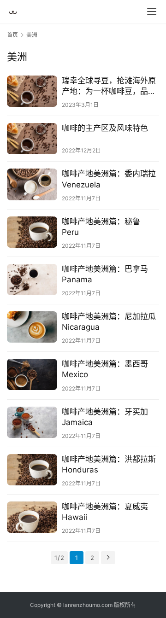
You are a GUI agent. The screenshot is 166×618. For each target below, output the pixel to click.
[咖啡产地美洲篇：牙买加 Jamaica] (32, 422)
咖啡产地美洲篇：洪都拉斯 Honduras (109, 464)
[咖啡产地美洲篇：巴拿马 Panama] (32, 279)
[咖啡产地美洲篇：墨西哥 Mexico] (32, 374)
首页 (12, 34)
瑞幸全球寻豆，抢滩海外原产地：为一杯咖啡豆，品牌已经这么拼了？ (109, 86)
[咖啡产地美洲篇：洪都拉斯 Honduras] (32, 469)
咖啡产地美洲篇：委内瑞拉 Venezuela (109, 179)
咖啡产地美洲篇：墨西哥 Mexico (105, 369)
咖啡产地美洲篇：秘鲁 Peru (101, 227)
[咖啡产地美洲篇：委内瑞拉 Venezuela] (32, 184)
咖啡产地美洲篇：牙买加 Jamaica (105, 417)
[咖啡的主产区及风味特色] (32, 138)
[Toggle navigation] (151, 11)
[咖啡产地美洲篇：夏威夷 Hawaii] (32, 517)
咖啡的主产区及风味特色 (105, 128)
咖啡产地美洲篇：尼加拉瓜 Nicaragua (109, 322)
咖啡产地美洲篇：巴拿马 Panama (105, 274)
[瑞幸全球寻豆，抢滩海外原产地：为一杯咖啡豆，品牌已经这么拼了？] (32, 91)
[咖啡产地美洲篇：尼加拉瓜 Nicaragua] (32, 327)
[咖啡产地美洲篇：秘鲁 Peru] (32, 232)
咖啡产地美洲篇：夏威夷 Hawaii (105, 512)
